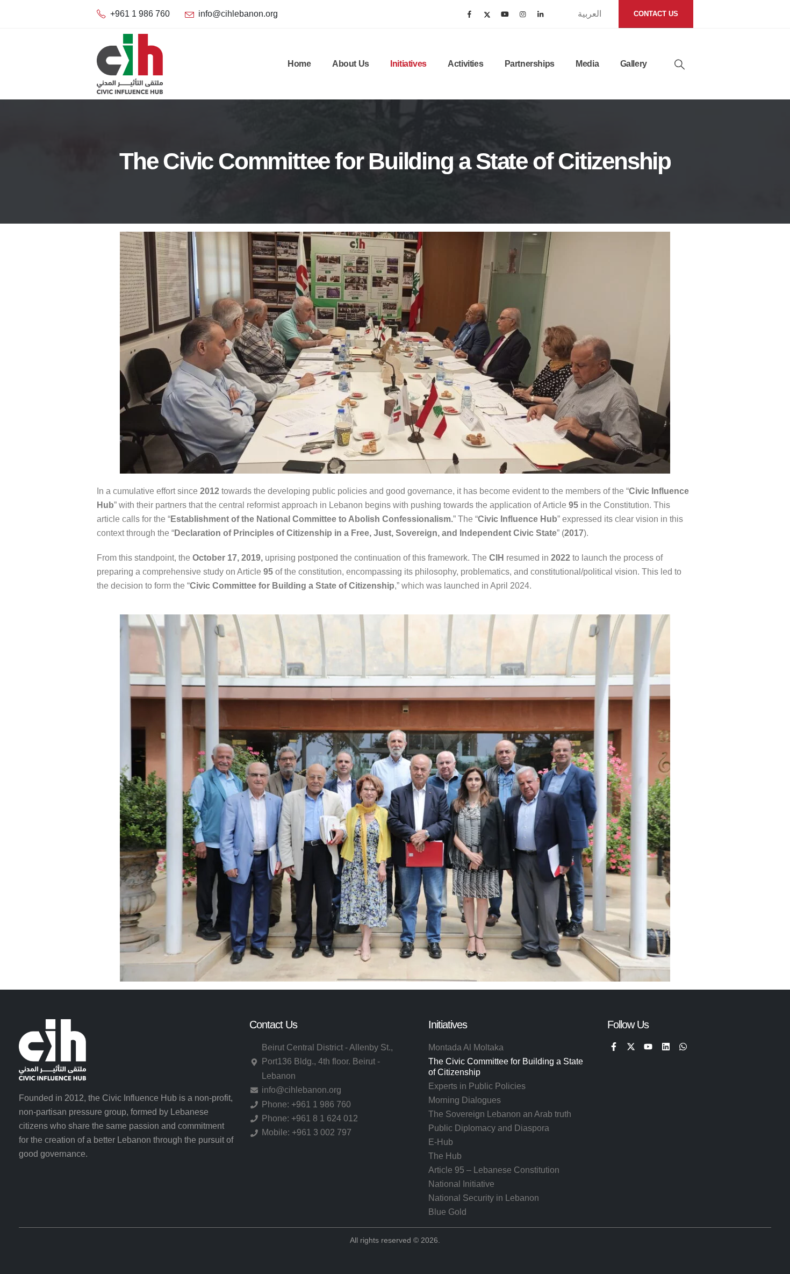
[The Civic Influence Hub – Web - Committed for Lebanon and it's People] (130, 64)
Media (587, 63)
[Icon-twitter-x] (631, 1047)
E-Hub (440, 1142)
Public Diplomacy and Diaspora (488, 1128)
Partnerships (530, 63)
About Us (350, 63)
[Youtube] (505, 14)
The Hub (445, 1156)
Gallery (633, 63)
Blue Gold (447, 1211)
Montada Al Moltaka (466, 1047)
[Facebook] (469, 14)
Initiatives (408, 63)
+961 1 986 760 (140, 13)
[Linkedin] (666, 1047)
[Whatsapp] (683, 1047)
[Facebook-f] (613, 1047)
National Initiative (461, 1184)
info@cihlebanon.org (238, 13)
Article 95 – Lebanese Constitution (493, 1170)
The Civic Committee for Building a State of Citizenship (505, 1067)
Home (299, 63)
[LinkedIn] (540, 14)
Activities (465, 63)
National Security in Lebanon (483, 1198)
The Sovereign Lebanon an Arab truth (499, 1114)
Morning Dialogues (464, 1100)
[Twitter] (487, 14)
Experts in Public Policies (477, 1086)
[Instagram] (522, 14)
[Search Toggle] (679, 64)
